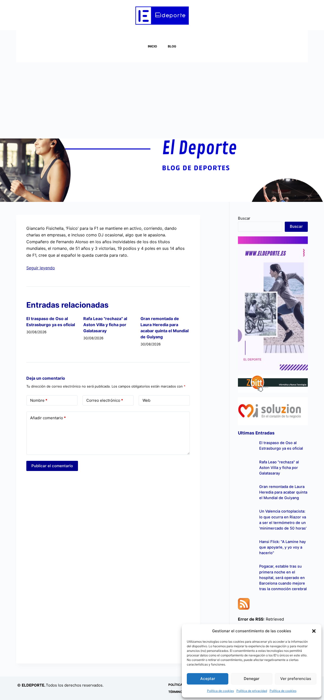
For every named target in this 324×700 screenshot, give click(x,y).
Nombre (38, 400)
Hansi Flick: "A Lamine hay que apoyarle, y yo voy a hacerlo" (282, 547)
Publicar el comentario (52, 465)
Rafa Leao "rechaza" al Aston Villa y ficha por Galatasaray (105, 324)
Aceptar (207, 678)
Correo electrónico (104, 400)
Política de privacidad (251, 691)
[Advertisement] (162, 100)
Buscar (244, 218)
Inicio (152, 46)
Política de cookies (220, 691)
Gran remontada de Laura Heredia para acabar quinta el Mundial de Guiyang (283, 492)
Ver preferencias (295, 678)
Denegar (251, 678)
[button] (313, 631)
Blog (172, 46)
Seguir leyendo (40, 267)
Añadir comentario (48, 417)
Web (146, 400)
